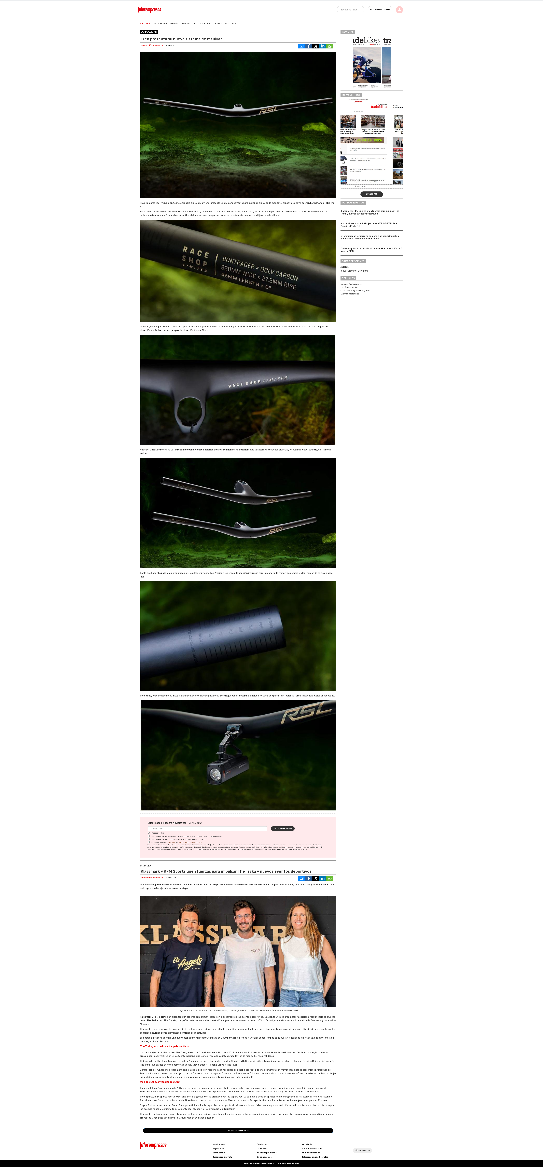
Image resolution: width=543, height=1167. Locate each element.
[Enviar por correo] (301, 46)
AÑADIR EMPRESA (362, 1150)
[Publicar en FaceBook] (308, 46)
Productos (188, 23)
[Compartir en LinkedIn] (322, 46)
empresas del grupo (236, 847)
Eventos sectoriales (350, 293)
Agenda (218, 23)
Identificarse (219, 1144)
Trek (142, 202)
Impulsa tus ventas (349, 287)
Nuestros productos (266, 1152)
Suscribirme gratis (283, 828)
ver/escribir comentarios (238, 1130)
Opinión (174, 23)
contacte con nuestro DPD (186, 849)
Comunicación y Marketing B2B (355, 290)
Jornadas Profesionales (351, 284)
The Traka (152, 1020)
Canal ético (262, 1148)
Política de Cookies (310, 1152)
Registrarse (218, 1148)
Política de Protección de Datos (190, 843)
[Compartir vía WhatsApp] (329, 46)
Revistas (229, 23)
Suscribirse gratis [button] (380, 9)
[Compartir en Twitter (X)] (315, 46)
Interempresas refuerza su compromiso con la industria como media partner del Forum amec (370, 237)
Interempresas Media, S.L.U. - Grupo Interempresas (276, 1163)
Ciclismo (145, 23)
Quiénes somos (264, 1157)
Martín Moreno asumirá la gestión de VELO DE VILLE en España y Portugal (369, 225)
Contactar (262, 1144)
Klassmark (146, 1016)
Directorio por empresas (355, 271)
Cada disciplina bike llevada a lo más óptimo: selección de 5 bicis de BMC (371, 250)
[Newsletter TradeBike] (372, 141)
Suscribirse (371, 194)
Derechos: (268, 847)
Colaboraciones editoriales (314, 1157)
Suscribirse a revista (222, 1157)
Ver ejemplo (195, 823)
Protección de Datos (311, 1148)
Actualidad (160, 23)
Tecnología (204, 23)
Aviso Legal (171, 843)
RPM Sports (160, 1016)
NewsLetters (219, 1152)
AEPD (269, 849)
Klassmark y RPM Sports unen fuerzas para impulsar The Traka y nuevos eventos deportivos (370, 212)
